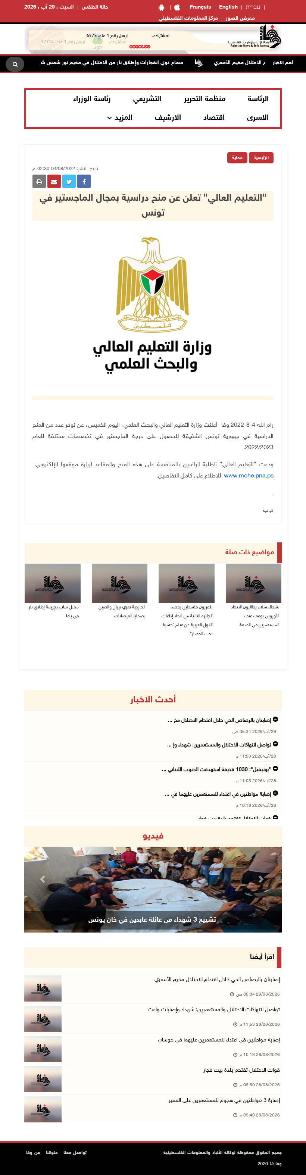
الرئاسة (258, 99)
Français (200, 7)
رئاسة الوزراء (92, 99)
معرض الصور (240, 18)
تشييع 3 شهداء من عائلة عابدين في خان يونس (152, 920)
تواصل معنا (75, 1153)
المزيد (123, 117)
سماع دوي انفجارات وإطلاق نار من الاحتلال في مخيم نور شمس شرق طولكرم (116, 63)
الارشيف (168, 117)
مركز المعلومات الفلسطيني (188, 18)
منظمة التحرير (205, 99)
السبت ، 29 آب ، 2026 (49, 7)
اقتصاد (214, 117)
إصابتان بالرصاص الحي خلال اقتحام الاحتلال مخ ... (219, 720)
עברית (253, 7)
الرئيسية (261, 157)
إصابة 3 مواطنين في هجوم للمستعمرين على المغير (224, 1100)
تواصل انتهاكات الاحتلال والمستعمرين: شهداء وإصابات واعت (214, 1010)
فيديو (153, 836)
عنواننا (52, 1153)
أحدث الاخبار (153, 700)
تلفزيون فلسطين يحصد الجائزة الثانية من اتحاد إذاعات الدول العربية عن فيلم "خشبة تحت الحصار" (187, 621)
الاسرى (258, 117)
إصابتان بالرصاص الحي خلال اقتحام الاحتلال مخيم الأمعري (217, 980)
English (228, 7)
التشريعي (147, 99)
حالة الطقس (95, 7)
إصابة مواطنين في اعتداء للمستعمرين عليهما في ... (218, 794)
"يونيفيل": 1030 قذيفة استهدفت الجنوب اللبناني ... (216, 770)
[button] (43, 879)
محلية (237, 157)
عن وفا (33, 1153)
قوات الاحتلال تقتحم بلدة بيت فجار (241, 1070)
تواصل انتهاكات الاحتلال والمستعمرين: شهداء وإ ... (219, 745)
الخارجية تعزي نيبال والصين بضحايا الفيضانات (122, 612)
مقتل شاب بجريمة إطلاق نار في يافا (54, 612)
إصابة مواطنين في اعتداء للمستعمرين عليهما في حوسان (219, 1040)
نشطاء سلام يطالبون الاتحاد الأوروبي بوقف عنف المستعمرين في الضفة (255, 616)
